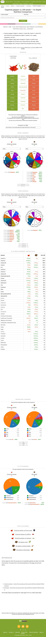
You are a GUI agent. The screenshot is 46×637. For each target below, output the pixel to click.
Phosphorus (23, 184)
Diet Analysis (17, 1)
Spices (12, 5)
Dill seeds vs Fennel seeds (23, 546)
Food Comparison (26, 1)
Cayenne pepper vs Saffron (23, 534)
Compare (28, 5)
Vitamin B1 (3, 302)
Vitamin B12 (24, 246)
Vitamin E (3, 260)
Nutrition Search (9, 1)
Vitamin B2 (3, 273)
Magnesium (3, 282)
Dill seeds (34, 144)
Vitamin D (24, 243)
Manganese (23, 185)
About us (5, 632)
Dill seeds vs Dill (23, 542)
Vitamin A (3, 258)
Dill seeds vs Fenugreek (23, 550)
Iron (2, 267)
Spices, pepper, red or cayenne (17, 47)
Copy (27, 125)
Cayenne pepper (20, 5)
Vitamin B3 (3, 280)
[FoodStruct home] (3, 2)
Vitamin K (3, 269)
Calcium (3, 265)
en (20, 629)
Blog (21, 3)
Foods (7, 5)
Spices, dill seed (31, 47)
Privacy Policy (24, 632)
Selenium (3, 307)
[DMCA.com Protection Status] (23, 621)
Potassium (3, 287)
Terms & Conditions (33, 632)
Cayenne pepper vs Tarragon (23, 538)
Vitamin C (3, 271)
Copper (2, 278)
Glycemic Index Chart (36, 1)
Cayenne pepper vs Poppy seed (23, 530)
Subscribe (25, 3)
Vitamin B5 (24, 245)
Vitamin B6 (3, 262)
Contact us (11, 632)
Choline (2, 298)
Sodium (2, 331)
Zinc (2, 285)
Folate (2, 291)
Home (2, 5)
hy (25, 629)
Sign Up (31, 3)
